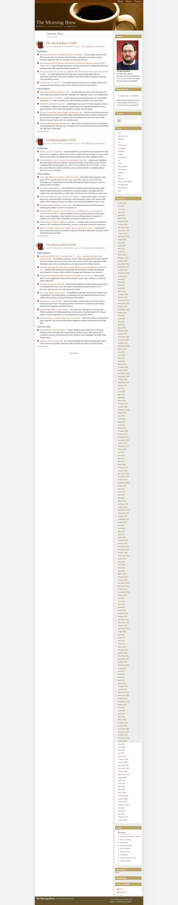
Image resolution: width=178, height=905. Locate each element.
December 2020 (123, 337)
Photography (122, 169)
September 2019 (123, 382)
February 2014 (123, 577)
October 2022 (122, 270)
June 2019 (121, 391)
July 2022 (121, 279)
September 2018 (123, 410)
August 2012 (122, 631)
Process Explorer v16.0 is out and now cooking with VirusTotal (63, 160)
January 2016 (122, 507)
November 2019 (123, 376)
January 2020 (122, 370)
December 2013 (123, 583)
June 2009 (121, 747)
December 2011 (123, 656)
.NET (83, 46)
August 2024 (122, 203)
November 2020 (123, 340)
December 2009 (123, 729)
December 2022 (123, 264)
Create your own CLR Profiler (51, 98)
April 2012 (121, 644)
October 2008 (122, 771)
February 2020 (123, 367)
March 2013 (122, 610)
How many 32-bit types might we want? (54, 92)
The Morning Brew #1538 (61, 43)
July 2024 (121, 206)
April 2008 (121, 789)
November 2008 (123, 768)
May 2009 (121, 750)
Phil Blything (124, 855)
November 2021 (123, 303)
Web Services (123, 188)
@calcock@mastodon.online (129, 836)
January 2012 (122, 653)
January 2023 (122, 261)
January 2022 (122, 297)
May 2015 (121, 531)
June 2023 (121, 246)
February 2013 (123, 613)
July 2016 (121, 489)
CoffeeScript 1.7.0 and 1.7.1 (50, 83)
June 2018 (121, 419)
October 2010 (122, 698)
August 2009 (122, 741)
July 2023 (121, 243)
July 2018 (121, 416)
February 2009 (123, 759)
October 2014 (122, 553)
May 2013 (121, 604)
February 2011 (123, 686)
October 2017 (122, 443)
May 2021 (121, 322)
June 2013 (121, 601)
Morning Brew (100, 46)
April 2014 (121, 571)
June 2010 (121, 710)
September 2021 (123, 309)
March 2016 (122, 501)
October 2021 (122, 306)
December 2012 (123, 619)
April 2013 (121, 607)
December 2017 (123, 437)
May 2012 (121, 641)
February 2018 (123, 431)
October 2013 (122, 589)
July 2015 (121, 525)
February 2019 (123, 404)
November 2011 (123, 659)
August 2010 (122, 704)
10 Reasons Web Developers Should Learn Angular (59, 197)
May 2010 (121, 714)
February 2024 (123, 221)
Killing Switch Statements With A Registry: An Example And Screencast (66, 276)
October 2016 (122, 480)
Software (121, 172)
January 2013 (122, 616)
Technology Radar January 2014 (52, 293)
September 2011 (123, 665)
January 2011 (122, 689)
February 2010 (123, 723)
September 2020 (123, 346)
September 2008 (123, 774)
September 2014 (123, 556)
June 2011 (121, 674)
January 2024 (122, 224)
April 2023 (121, 252)
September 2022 (123, 273)
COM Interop (122, 145)
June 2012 (121, 637)
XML (119, 191)
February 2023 (123, 258)
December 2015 (123, 510)
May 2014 (121, 568)
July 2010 (121, 707)
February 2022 (123, 294)
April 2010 (121, 717)
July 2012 (121, 635)
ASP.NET (121, 139)
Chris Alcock (57, 46)
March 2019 (122, 401)
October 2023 (122, 233)
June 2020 (121, 355)
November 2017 (123, 440)
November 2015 (123, 513)
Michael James (125, 851)
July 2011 (121, 671)
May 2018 (121, 422)
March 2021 (122, 328)
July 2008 (121, 780)
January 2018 (122, 434)
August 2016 (122, 486)
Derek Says (124, 842)
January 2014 (122, 580)
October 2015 (122, 516)
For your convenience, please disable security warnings (61, 112)
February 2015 (123, 540)
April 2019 (121, 397)
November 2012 (123, 622)
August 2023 (122, 239)
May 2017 (121, 458)
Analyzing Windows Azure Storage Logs (55, 123)
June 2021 (121, 318)
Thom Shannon (125, 861)
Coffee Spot (128, 899)
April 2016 (121, 498)
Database (121, 151)
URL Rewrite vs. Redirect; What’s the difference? (58, 222)
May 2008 (121, 786)
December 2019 (123, 373)
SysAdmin (121, 178)
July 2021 (121, 315)
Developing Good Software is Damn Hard (55, 205)
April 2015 (121, 534)
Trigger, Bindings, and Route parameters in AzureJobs (60, 318)
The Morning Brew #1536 (61, 244)
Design (120, 154)
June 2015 (121, 528)
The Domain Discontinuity (49, 188)
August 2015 (122, 522)
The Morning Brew (56, 22)
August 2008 (122, 777)
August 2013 (122, 595)
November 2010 (123, 695)
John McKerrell (125, 848)
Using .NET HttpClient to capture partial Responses (59, 177)
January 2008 (122, 799)
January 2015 (122, 543)
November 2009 (123, 732)
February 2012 (123, 650)
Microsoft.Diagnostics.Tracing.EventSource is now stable (61, 55)
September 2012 (123, 628)
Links (120, 163)
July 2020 (121, 352)
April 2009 (121, 753)
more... (117, 872)
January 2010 (122, 726)
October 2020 (122, 343)
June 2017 (121, 455)
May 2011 (121, 677)
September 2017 (123, 446)
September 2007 (123, 805)
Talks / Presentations (125, 182)
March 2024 (122, 218)
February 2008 (123, 796)
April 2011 (121, 680)
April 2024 (121, 215)
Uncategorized (123, 185)
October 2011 (122, 662)
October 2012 (122, 625)
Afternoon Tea (123, 136)
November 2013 (123, 586)
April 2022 (121, 288)
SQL (119, 176)
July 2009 (121, 744)
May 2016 (121, 495)
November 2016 (123, 476)
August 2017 (122, 449)
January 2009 (122, 762)
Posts (121, 889)
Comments (123, 892)
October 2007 (122, 802)
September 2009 (123, 738)
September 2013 (123, 592)
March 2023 (122, 255)
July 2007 (121, 808)
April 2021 (121, 325)
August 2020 (122, 349)
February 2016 (123, 504)
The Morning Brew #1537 (61, 140)
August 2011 (122, 668)
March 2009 (122, 756)
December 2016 (123, 474)
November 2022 (123, 267)
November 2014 (123, 549)
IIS (119, 160)
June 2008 (121, 783)
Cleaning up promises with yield (52, 284)
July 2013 (121, 598)
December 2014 (123, 546)
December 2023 (123, 227)
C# (119, 142)
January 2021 (122, 334)
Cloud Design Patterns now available (54, 310)
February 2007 (123, 817)
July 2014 (121, 562)
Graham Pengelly (126, 845)
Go (119, 121)
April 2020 (121, 361)
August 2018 (122, 413)
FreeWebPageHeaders (123, 901)
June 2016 (121, 492)
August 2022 (122, 276)
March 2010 (122, 720)
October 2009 (122, 735)
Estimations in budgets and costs (52, 104)
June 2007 (121, 811)
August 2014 (122, 558)
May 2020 (121, 358)
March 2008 (122, 793)
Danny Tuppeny (125, 839)
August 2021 (122, 312)
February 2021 (123, 331)
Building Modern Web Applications (53, 330)
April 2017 (121, 461)
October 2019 (122, 379)
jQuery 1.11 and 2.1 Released (51, 152)
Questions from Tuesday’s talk (51, 341)
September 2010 (123, 701)
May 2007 (121, 814)
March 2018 (122, 428)
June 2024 (121, 209)
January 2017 (122, 470)
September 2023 (123, 236)
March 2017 (122, 464)
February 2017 (123, 467)
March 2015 (122, 537)
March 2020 (122, 364)
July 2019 (121, 388)
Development (90, 46)
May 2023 (121, 249)
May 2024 (121, 212)
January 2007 (122, 820)
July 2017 (121, 452)
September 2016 (123, 483)
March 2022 (122, 291)
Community (122, 148)
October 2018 (122, 407)
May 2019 (121, 394)
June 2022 (121, 282)
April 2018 (121, 425)
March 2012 (122, 647)
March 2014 (122, 574)
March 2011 (122, 683)
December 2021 (123, 300)
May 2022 (121, 285)
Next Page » (74, 353)
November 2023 (123, 230)
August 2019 (122, 385)
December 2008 (123, 765)
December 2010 (123, 692)
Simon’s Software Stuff (127, 858)
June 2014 (121, 565)
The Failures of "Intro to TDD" (51, 301)
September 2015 (123, 519)
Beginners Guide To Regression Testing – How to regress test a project (66, 228)
